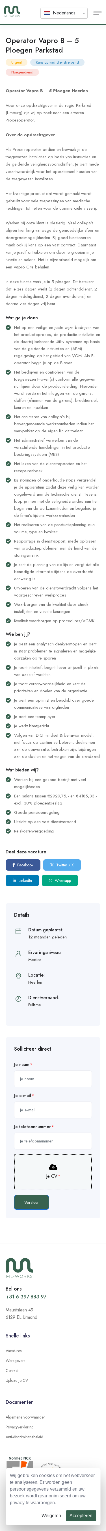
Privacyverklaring (20, 1427)
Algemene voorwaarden (26, 1417)
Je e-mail (22, 1095)
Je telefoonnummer (32, 1126)
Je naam (21, 1064)
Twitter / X (64, 865)
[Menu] (97, 13)
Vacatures (13, 1351)
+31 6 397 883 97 (26, 1296)
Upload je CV (17, 1380)
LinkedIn (25, 880)
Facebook (24, 865)
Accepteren (81, 1515)
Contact (12, 1370)
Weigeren (51, 1515)
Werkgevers (15, 1360)
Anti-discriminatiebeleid (24, 1437)
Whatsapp (62, 880)
